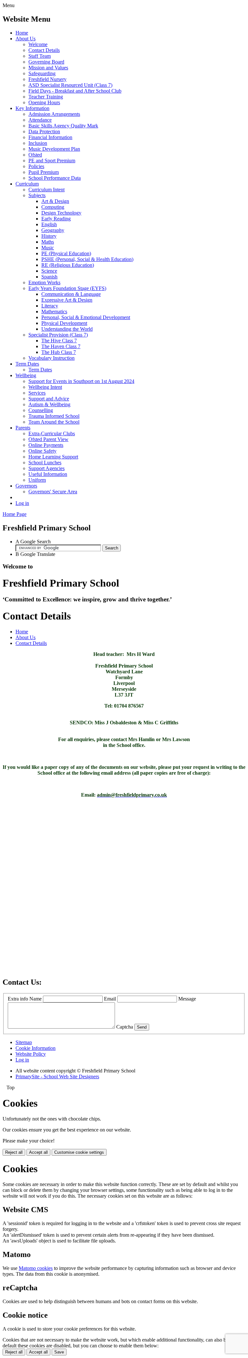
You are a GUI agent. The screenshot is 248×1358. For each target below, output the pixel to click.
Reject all (14, 1152)
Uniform (37, 480)
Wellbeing (26, 375)
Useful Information (47, 474)
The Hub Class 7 (58, 352)
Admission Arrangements (54, 114)
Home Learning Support (53, 456)
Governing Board (46, 62)
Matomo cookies (36, 1268)
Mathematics (54, 311)
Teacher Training (45, 96)
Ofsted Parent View (48, 439)
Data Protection (44, 131)
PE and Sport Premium (51, 160)
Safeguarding (42, 73)
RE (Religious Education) (67, 265)
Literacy (49, 305)
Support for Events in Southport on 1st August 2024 (81, 381)
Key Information (32, 108)
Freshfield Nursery (47, 79)
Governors (26, 485)
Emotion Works (44, 282)
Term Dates (27, 364)
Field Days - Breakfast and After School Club (74, 91)
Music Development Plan (54, 149)
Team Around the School (53, 422)
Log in (22, 503)
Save (59, 1352)
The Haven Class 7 (60, 346)
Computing (52, 207)
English (49, 224)
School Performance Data (54, 178)
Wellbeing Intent (45, 387)
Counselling (40, 410)
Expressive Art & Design (66, 300)
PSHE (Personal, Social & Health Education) (87, 259)
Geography (52, 230)
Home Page (14, 514)
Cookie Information (36, 1048)
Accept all (38, 1152)
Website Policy (31, 1054)
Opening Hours (44, 102)
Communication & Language (71, 294)
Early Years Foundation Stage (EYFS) (67, 288)
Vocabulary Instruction (51, 358)
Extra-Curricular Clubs (51, 433)
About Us (26, 38)
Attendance (40, 120)
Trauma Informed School (53, 416)
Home (22, 32)
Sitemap (24, 1042)
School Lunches (44, 462)
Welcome (37, 44)
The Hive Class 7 (59, 340)
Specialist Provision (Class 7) (58, 334)
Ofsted (35, 154)
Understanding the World (67, 329)
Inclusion (37, 143)
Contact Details (44, 50)
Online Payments (45, 445)
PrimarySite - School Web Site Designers (57, 1076)
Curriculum (27, 183)
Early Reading (56, 218)
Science (49, 271)
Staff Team (39, 56)
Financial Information (50, 137)
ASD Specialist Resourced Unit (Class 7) (70, 85)
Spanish (49, 276)
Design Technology (61, 213)
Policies (36, 166)
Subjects (37, 195)
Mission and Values (48, 67)
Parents (23, 427)
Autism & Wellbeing (49, 404)
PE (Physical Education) (66, 253)
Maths (47, 242)
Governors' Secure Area (52, 491)
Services (37, 393)
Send (142, 1027)
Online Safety (42, 451)
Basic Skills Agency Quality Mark (63, 125)
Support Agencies (46, 468)
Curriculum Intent (46, 189)
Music (47, 247)
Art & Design (55, 201)
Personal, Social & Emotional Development (85, 317)
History (49, 236)
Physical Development (64, 323)
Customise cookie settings (79, 1152)
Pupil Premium (43, 172)
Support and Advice (48, 398)
